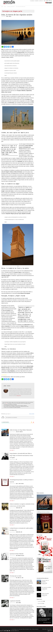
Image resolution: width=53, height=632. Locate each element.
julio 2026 (40, 603)
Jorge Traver (8, 16)
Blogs (5, 6)
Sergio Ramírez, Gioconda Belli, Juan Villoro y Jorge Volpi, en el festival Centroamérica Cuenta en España (21, 455)
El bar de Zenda (44, 583)
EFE (16, 459)
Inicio (2, 6)
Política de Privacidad (25, 629)
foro (6, 403)
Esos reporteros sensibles (46, 587)
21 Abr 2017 (3, 16)
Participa (33, 629)
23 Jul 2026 (43, 596)
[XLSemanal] (48, 2)
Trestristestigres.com (14, 629)
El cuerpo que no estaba (15, 576)
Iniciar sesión (31, 413)
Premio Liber (44, 629)
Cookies (30, 629)
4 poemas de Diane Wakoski (16, 553)
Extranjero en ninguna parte (11, 6)
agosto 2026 (40, 601)
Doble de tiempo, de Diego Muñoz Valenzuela (21, 430)
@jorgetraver (19, 395)
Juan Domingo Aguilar (20, 555)
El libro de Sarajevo (45, 593)
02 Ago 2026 (43, 584)
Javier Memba (18, 602)
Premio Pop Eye (49, 629)
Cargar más (17, 624)
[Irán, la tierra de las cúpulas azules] (17, 32)
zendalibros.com (19, 507)
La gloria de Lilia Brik (15, 601)
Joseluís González (19, 431)
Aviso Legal (20, 629)
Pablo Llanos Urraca (20, 483)
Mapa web (36, 629)
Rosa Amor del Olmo (19, 577)
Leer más (11, 450)
